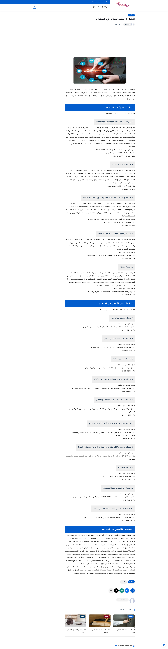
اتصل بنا (94, 2)
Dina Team (127, 24)
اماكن (95, 7)
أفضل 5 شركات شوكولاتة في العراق (76, 631)
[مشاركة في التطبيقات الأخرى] (111, 590)
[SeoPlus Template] (134, 645)
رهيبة (116, 645)
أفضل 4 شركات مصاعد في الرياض (126, 631)
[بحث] (34, 7)
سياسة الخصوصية (103, 2)
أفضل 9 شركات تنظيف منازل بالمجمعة (101, 631)
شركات (106, 7)
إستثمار (100, 7)
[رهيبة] (123, 5)
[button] (127, 590)
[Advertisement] (100, 45)
